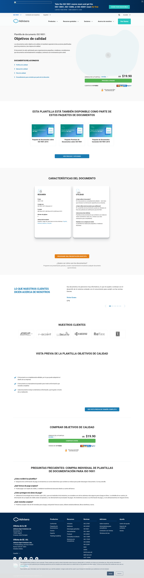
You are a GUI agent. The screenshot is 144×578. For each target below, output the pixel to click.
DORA (85, 549)
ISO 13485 (87, 536)
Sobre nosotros (104, 523)
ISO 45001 (87, 534)
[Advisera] (21, 21)
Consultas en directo (73, 536)
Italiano (44, 223)
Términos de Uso (105, 533)
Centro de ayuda (125, 523)
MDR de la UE (88, 555)
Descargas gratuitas (73, 529)
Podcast (69, 534)
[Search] (119, 15)
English (65, 221)
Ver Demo (124, 21)
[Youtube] (31, 559)
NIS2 (85, 547)
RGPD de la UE (88, 552)
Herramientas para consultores (105, 527)
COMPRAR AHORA (72, 441)
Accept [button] (110, 573)
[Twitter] (20, 559)
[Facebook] (25, 559)
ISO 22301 (87, 544)
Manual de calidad (22, 69)
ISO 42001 (87, 526)
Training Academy (55, 536)
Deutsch (40, 223)
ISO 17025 (87, 539)
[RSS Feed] (36, 559)
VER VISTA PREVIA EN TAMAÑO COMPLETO (102, 409)
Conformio (53, 523)
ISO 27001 (87, 523)
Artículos (69, 523)
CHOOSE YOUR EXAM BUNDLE (119, 7)
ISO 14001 (87, 531)
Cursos (52, 530)
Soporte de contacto (123, 527)
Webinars (70, 526)
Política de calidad (22, 65)
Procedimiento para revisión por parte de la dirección (32, 77)
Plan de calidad (21, 73)
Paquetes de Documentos (54, 527)
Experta (52, 533)
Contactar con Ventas (106, 530)
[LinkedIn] (14, 559)
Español (104, 77)
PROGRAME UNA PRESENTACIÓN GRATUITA (72, 256)
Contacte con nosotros (32, 15)
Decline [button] (119, 573)
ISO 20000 (87, 542)
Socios (122, 530)
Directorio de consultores (71, 540)
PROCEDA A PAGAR (108, 80)
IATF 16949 (87, 557)
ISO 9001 (86, 529)
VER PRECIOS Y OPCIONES (72, 156)
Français (49, 223)
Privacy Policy (24, 566)
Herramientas (71, 531)
